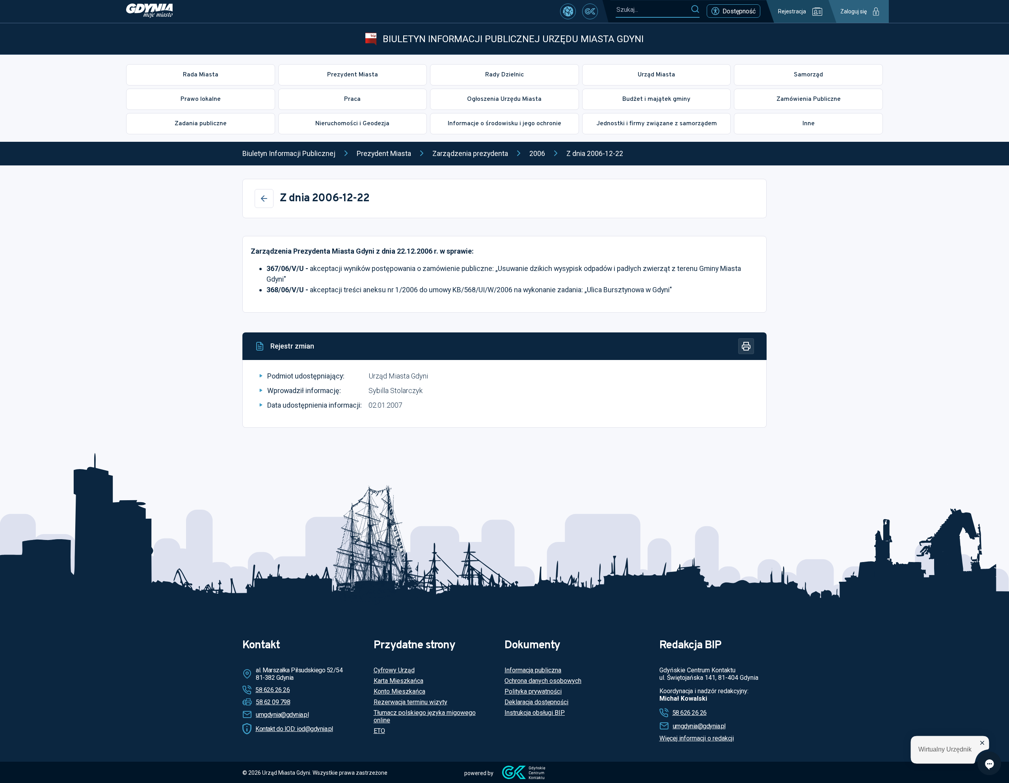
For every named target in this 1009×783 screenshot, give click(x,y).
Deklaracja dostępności (536, 702)
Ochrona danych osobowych (542, 681)
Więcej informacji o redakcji (696, 738)
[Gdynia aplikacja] (590, 11)
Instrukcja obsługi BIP (534, 712)
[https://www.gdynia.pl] (149, 11)
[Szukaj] (695, 9)
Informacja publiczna (532, 670)
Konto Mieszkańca (399, 691)
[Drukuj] (746, 346)
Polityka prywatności (533, 691)
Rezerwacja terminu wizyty (410, 702)
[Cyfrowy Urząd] (568, 11)
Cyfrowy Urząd (394, 670)
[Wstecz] (264, 198)
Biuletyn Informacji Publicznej (288, 153)
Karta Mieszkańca (398, 681)
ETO (379, 731)
